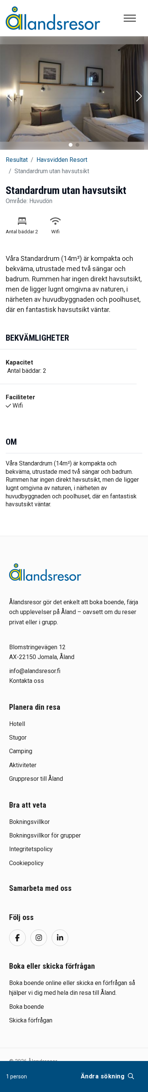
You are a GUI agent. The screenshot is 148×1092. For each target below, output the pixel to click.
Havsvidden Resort (61, 159)
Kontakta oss (26, 680)
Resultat (17, 159)
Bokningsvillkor (29, 821)
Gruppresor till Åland (36, 778)
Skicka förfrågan (30, 1020)
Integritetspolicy (31, 849)
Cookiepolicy (26, 863)
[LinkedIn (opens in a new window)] (60, 937)
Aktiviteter (22, 765)
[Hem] (53, 17)
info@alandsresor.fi (34, 671)
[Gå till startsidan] (45, 572)
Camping (20, 751)
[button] (9, 97)
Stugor (18, 737)
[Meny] (130, 18)
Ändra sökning (103, 1076)
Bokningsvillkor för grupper (45, 835)
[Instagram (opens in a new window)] (38, 937)
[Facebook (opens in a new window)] (17, 937)
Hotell (17, 723)
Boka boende (26, 1006)
